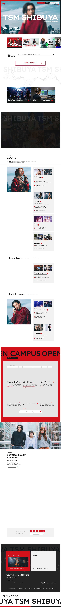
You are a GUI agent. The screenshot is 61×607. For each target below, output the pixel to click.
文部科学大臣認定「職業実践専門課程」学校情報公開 (26, 3)
